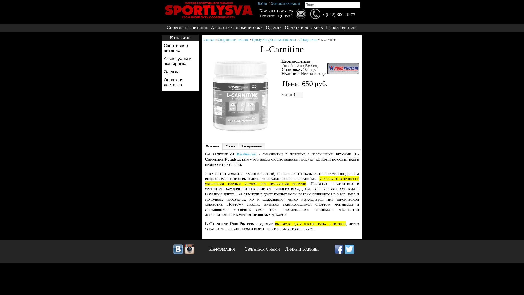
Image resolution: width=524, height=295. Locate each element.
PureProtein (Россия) (300, 65)
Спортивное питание (187, 27)
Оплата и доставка (304, 27)
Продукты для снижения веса (274, 40)
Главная (209, 40)
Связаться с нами (262, 249)
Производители (341, 27)
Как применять (252, 146)
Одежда (274, 27)
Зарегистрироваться (285, 4)
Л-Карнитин (308, 40)
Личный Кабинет (302, 249)
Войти (262, 4)
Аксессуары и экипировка (237, 27)
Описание (212, 146)
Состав (230, 146)
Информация (222, 249)
